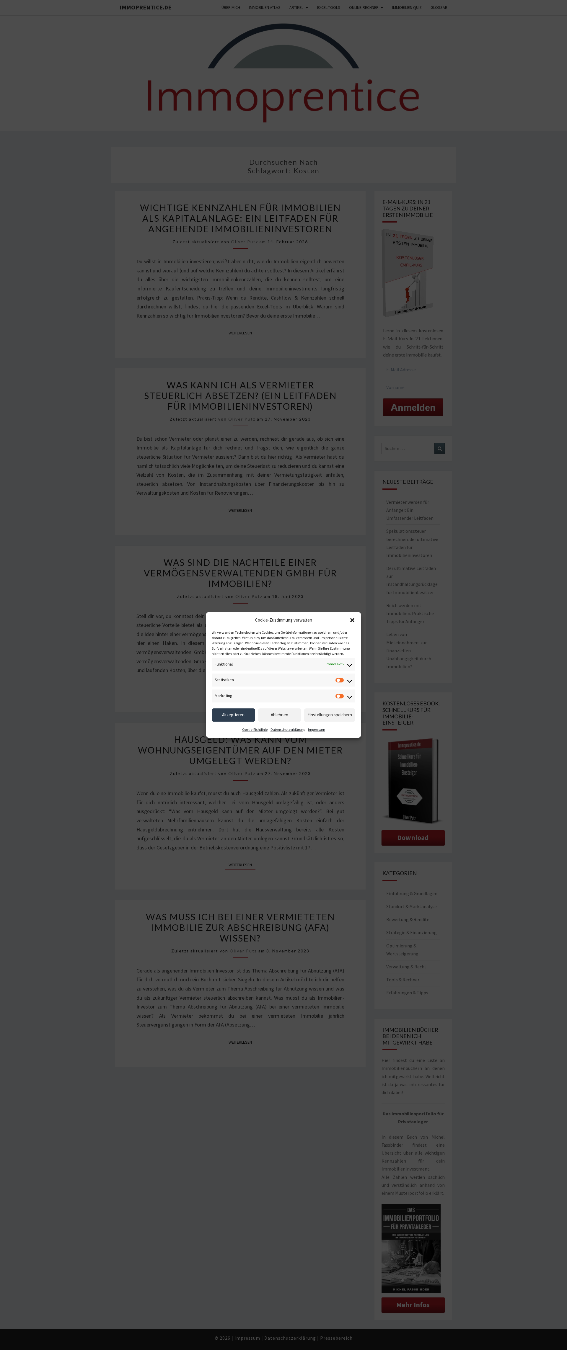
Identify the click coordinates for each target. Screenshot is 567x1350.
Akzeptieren (233, 715)
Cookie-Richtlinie (255, 729)
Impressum (316, 729)
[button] (352, 620)
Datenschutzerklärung (288, 729)
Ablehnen (279, 715)
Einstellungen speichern (329, 715)
